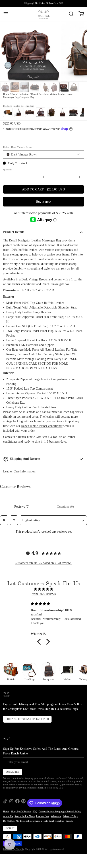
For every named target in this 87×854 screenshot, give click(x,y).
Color (17, 147)
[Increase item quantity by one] (79, 177)
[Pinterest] (23, 803)
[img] (43, 589)
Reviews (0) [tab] (21, 506)
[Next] (79, 112)
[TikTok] (5, 803)
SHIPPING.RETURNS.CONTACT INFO (27, 719)
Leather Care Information (19, 471)
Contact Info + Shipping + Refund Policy (60, 811)
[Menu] (7, 14)
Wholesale (56, 816)
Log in (10, 828)
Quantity (7, 169)
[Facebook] (17, 803)
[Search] (69, 13)
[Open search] (4, 520)
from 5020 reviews (44, 594)
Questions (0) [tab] (65, 506)
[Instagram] (11, 803)
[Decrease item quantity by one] (7, 177)
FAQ (35, 811)
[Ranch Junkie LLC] (43, 13)
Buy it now (43, 201)
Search (69, 821)
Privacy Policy (70, 816)
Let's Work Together (54, 821)
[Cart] (79, 14)
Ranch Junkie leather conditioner (41, 426)
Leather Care (42, 816)
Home (6, 94)
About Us (8, 816)
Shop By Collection (21, 811)
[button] (43, 189)
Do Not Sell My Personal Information (22, 821)
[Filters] (14, 520)
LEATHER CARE (25, 363)
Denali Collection (20, 94)
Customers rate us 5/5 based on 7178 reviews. (43, 563)
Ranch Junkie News (24, 816)
